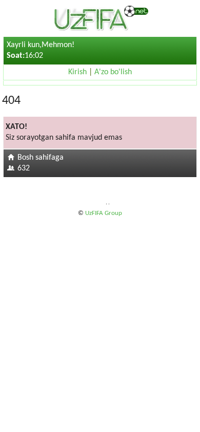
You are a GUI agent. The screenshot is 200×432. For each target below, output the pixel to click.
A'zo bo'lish (113, 72)
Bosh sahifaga (40, 158)
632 (23, 168)
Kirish (77, 72)
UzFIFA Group (103, 213)
